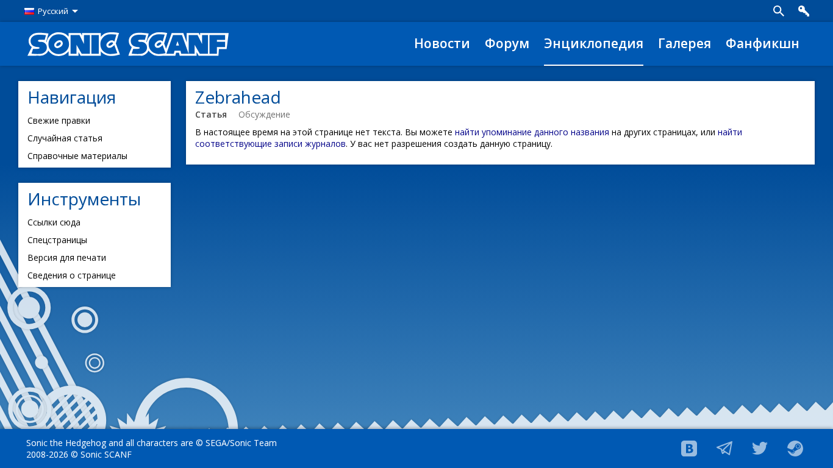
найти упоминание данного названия (532, 132)
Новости (442, 43)
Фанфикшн (762, 43)
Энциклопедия (593, 43)
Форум (507, 43)
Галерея (684, 43)
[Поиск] (779, 11)
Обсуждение (264, 114)
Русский (53, 10)
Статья (211, 114)
